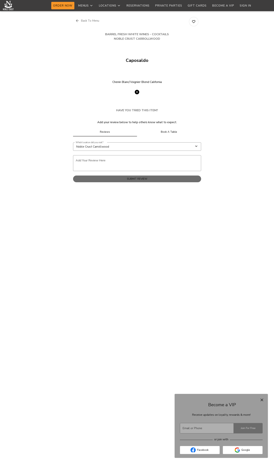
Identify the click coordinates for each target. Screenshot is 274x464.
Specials (171, 14)
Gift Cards (197, 5)
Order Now (63, 5)
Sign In (245, 5)
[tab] (105, 131)
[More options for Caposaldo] (193, 21)
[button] (85, 5)
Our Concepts (196, 14)
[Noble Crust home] (20, 5)
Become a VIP (223, 5)
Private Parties (168, 5)
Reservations (137, 5)
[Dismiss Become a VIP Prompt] (261, 399)
